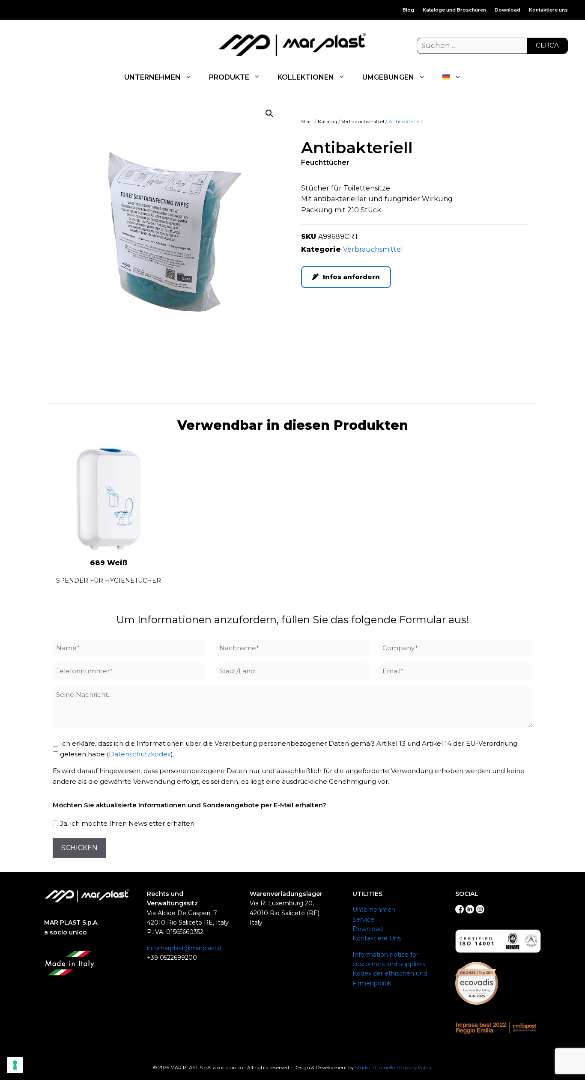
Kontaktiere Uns (376, 938)
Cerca (547, 45)
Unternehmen (373, 909)
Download (507, 10)
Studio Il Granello (375, 1068)
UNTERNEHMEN (152, 77)
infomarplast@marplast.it (184, 948)
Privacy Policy (415, 1068)
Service (363, 919)
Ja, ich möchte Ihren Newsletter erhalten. (128, 823)
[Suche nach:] (492, 46)
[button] (269, 113)
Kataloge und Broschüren (454, 10)
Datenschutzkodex (140, 754)
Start (307, 121)
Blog (408, 10)
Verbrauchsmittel (362, 121)
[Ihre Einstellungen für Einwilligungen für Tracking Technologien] (15, 1065)
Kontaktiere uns (548, 10)
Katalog (327, 121)
